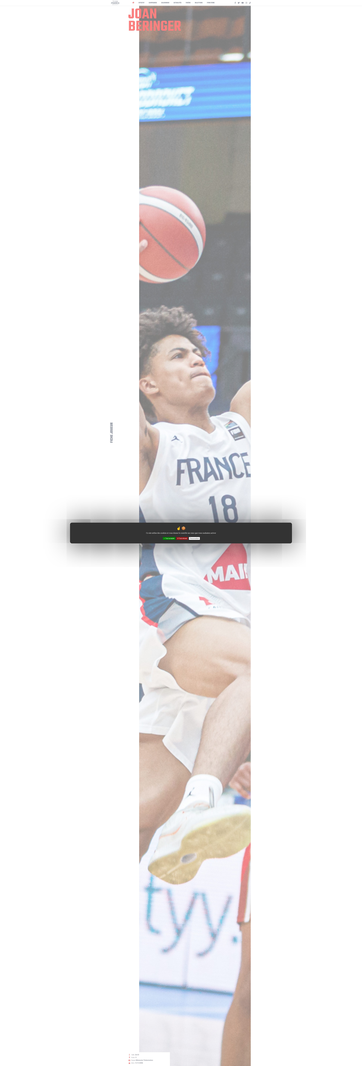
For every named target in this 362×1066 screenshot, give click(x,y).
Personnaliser (194, 538)
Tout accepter (169, 538)
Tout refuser (183, 538)
